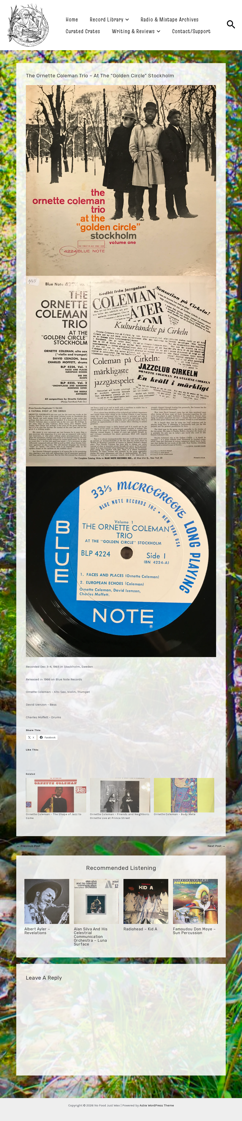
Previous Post (28, 846)
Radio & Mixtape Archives (170, 19)
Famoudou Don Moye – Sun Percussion (194, 931)
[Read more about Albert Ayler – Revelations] (46, 901)
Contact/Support (191, 31)
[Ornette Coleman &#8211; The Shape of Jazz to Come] (56, 795)
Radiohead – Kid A (140, 929)
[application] (126, 19)
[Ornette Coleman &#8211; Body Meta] (184, 795)
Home (72, 19)
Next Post (216, 846)
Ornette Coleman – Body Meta (174, 814)
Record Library (106, 19)
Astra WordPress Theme (157, 1105)
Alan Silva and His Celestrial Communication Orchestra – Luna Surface (91, 936)
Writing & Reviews (133, 31)
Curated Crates (83, 31)
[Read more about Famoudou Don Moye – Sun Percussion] (195, 901)
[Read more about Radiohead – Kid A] (145, 901)
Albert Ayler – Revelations (37, 931)
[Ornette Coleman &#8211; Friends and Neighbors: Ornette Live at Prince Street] (120, 795)
